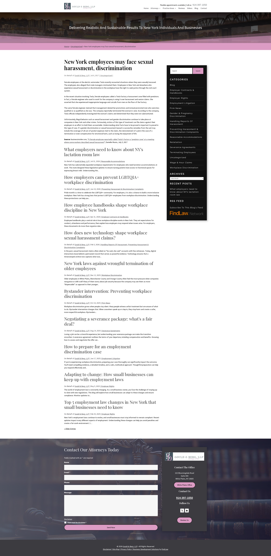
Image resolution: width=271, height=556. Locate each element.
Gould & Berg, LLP (82, 75)
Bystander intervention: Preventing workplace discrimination (108, 293)
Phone (66, 482)
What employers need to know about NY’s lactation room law (103, 152)
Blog (196, 8)
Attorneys (154, 8)
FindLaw (165, 549)
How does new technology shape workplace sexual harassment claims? (105, 235)
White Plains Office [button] (184, 485)
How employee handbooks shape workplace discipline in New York (106, 207)
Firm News (106, 303)
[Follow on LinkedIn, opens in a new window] (187, 510)
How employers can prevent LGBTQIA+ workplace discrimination (101, 179)
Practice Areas (168, 8)
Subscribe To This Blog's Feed (186, 207)
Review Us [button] (184, 520)
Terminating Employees (183, 152)
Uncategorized (106, 75)
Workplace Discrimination (112, 275)
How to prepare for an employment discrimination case (97, 349)
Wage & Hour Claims (181, 162)
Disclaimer (68, 519)
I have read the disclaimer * (76, 523)
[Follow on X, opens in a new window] (182, 510)
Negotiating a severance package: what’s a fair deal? (108, 321)
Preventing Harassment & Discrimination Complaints (123, 189)
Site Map (116, 549)
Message (67, 492)
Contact (204, 8)
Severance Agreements (111, 330)
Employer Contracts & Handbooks (115, 217)
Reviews (181, 8)
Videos (189, 8)
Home (146, 8)
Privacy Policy (126, 549)
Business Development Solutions (146, 549)
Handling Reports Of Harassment (114, 244)
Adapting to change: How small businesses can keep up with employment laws (108, 376)
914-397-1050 (200, 4)
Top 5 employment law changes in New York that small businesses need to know (110, 404)
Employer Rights (107, 386)
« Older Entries (70, 428)
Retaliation (176, 142)
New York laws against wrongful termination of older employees (108, 265)
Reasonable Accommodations (113, 161)
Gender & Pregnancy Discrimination (181, 114)
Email (67, 472)
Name (66, 462)
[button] (268, 540)
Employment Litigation (111, 358)
